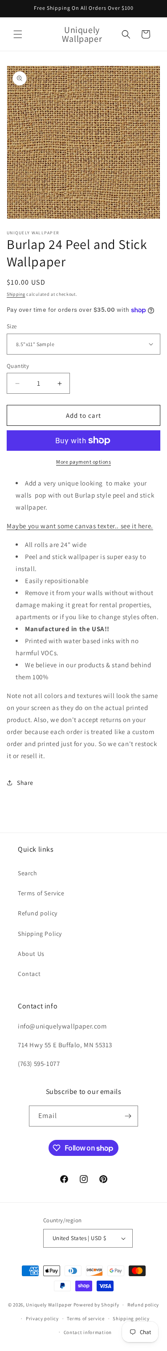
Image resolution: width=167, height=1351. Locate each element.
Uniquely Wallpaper (49, 1305)
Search (27, 873)
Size (12, 326)
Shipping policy (131, 1318)
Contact (29, 974)
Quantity (18, 366)
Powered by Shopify (96, 1305)
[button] (18, 34)
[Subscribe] (128, 1116)
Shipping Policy (40, 934)
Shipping (16, 294)
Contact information (88, 1332)
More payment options (83, 461)
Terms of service (85, 1318)
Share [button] (25, 783)
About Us (31, 954)
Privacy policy (42, 1318)
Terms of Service (41, 893)
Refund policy (37, 913)
